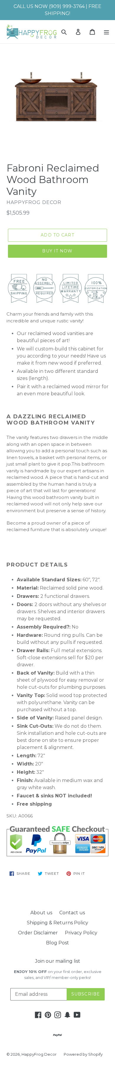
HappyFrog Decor (39, 1054)
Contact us (72, 912)
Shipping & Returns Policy (57, 923)
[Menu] (106, 32)
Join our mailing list (57, 961)
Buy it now (57, 251)
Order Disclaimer (38, 933)
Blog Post (57, 943)
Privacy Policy (81, 933)
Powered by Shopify (83, 1054)
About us (41, 912)
